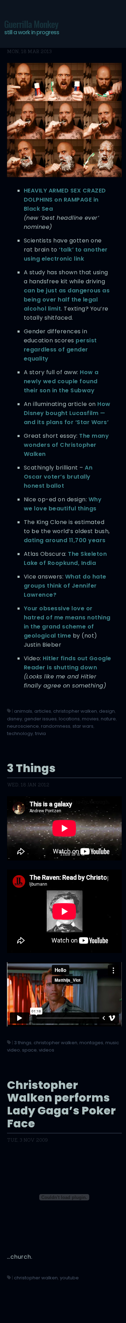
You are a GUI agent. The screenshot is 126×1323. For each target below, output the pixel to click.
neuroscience (23, 726)
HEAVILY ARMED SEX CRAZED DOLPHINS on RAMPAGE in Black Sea (65, 200)
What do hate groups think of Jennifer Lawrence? (65, 586)
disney (14, 718)
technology (20, 733)
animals (23, 711)
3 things (22, 1042)
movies (90, 718)
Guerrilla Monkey (31, 27)
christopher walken (75, 711)
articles (42, 711)
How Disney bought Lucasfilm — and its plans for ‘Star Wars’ (67, 413)
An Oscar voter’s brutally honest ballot (58, 477)
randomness (55, 726)
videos (46, 1050)
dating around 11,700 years (65, 540)
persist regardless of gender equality (60, 349)
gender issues (40, 718)
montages (91, 1042)
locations (69, 718)
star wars (82, 726)
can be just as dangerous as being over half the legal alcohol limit (67, 299)
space (29, 1050)
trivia (40, 733)
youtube (69, 1277)
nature (108, 718)
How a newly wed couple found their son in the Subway (61, 381)
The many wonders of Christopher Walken (66, 445)
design (107, 711)
